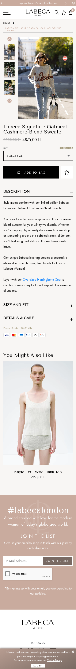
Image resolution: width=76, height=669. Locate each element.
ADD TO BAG (35, 172)
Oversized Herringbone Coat (42, 279)
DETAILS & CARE (18, 318)
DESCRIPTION (16, 191)
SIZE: (5, 148)
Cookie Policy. (54, 660)
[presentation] (2, 3)
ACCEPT (38, 665)
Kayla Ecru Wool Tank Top (38, 472)
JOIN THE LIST (57, 561)
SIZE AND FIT (15, 304)
